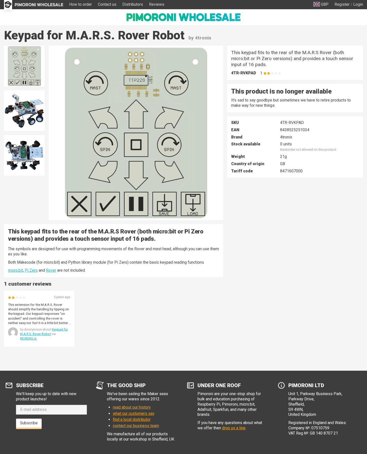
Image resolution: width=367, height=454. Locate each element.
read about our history (132, 407)
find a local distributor (132, 419)
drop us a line (233, 428)
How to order (80, 4)
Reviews (156, 4)
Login (358, 4)
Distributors (132, 4)
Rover (51, 270)
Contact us (107, 4)
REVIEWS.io (28, 338)
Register (342, 4)
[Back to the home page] (183, 17)
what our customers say (134, 413)
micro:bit (15, 270)
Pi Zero (31, 270)
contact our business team (136, 425)
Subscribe (29, 423)
